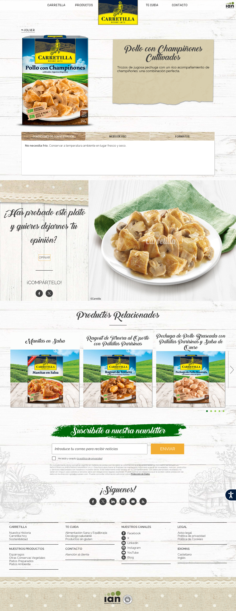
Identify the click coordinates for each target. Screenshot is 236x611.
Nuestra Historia (20, 532)
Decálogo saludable (78, 536)
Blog (130, 557)
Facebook (131, 533)
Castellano (185, 554)
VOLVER (29, 30)
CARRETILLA (56, 5)
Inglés (182, 557)
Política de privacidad (191, 536)
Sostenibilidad (18, 539)
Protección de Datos (140, 474)
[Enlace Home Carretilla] (118, 14)
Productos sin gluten (78, 539)
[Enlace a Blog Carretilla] (143, 501)
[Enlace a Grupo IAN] (230, 6)
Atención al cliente (77, 554)
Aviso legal (185, 532)
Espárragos (16, 554)
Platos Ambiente (20, 564)
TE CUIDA (152, 5)
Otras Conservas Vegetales (27, 557)
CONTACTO (180, 5)
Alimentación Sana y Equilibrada (86, 532)
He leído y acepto (80, 458)
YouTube (130, 552)
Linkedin (130, 543)
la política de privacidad (89, 458)
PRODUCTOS (84, 5)
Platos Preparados (21, 561)
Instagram (131, 547)
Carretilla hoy (18, 536)
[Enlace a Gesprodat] (127, 600)
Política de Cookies (190, 539)
